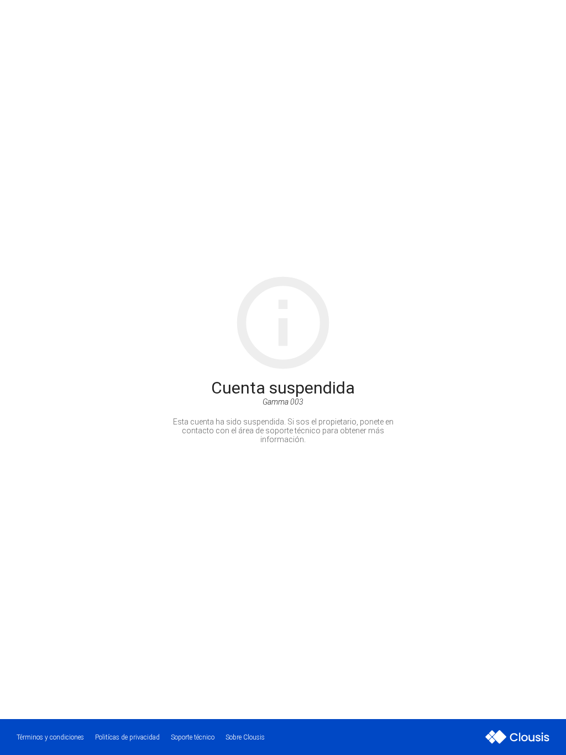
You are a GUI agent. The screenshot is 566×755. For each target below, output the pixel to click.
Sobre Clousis (245, 737)
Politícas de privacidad (127, 737)
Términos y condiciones (50, 737)
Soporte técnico (192, 737)
